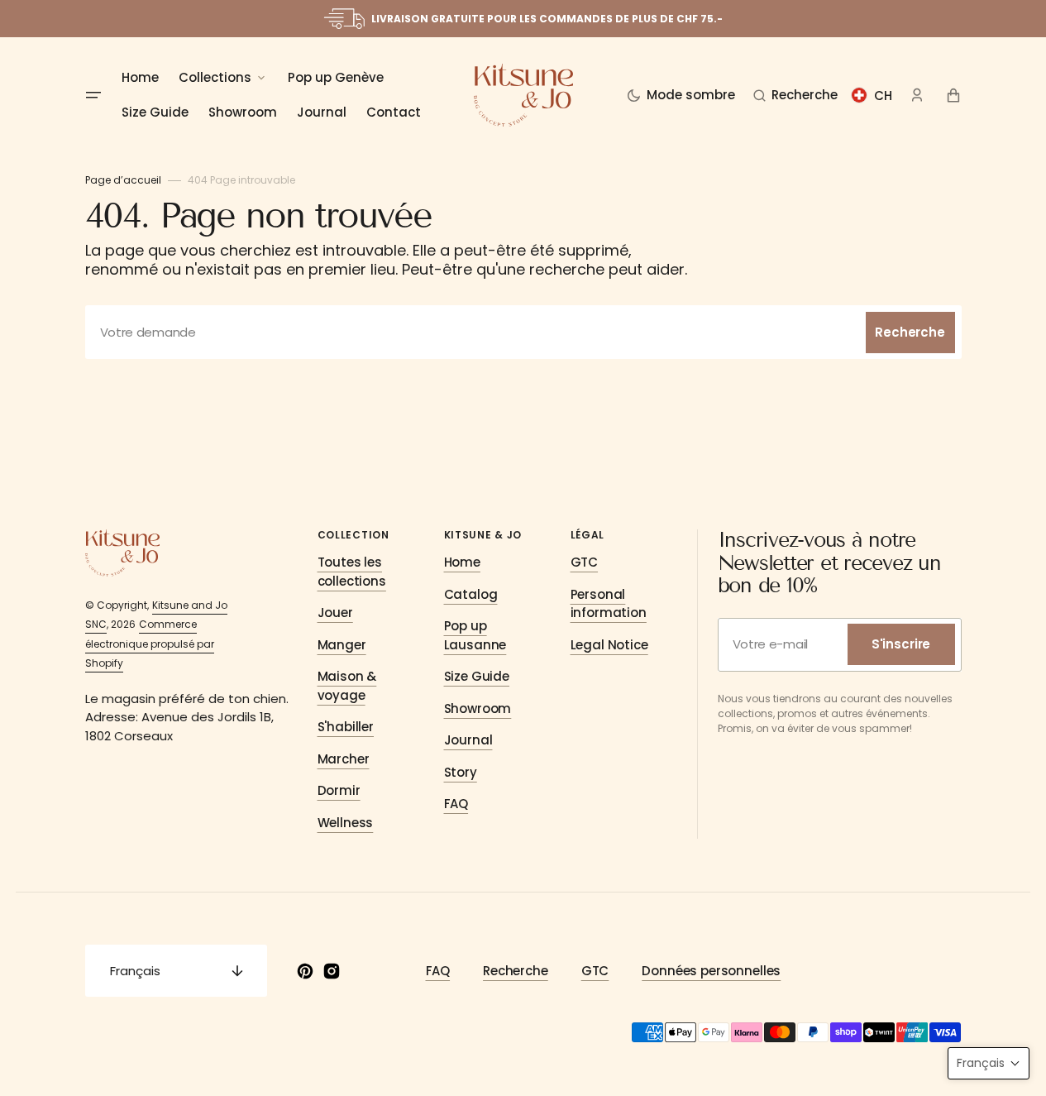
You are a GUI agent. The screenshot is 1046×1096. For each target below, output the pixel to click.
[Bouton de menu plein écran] (93, 95)
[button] (795, 95)
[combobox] (523, 332)
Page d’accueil (123, 180)
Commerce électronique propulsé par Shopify (149, 643)
